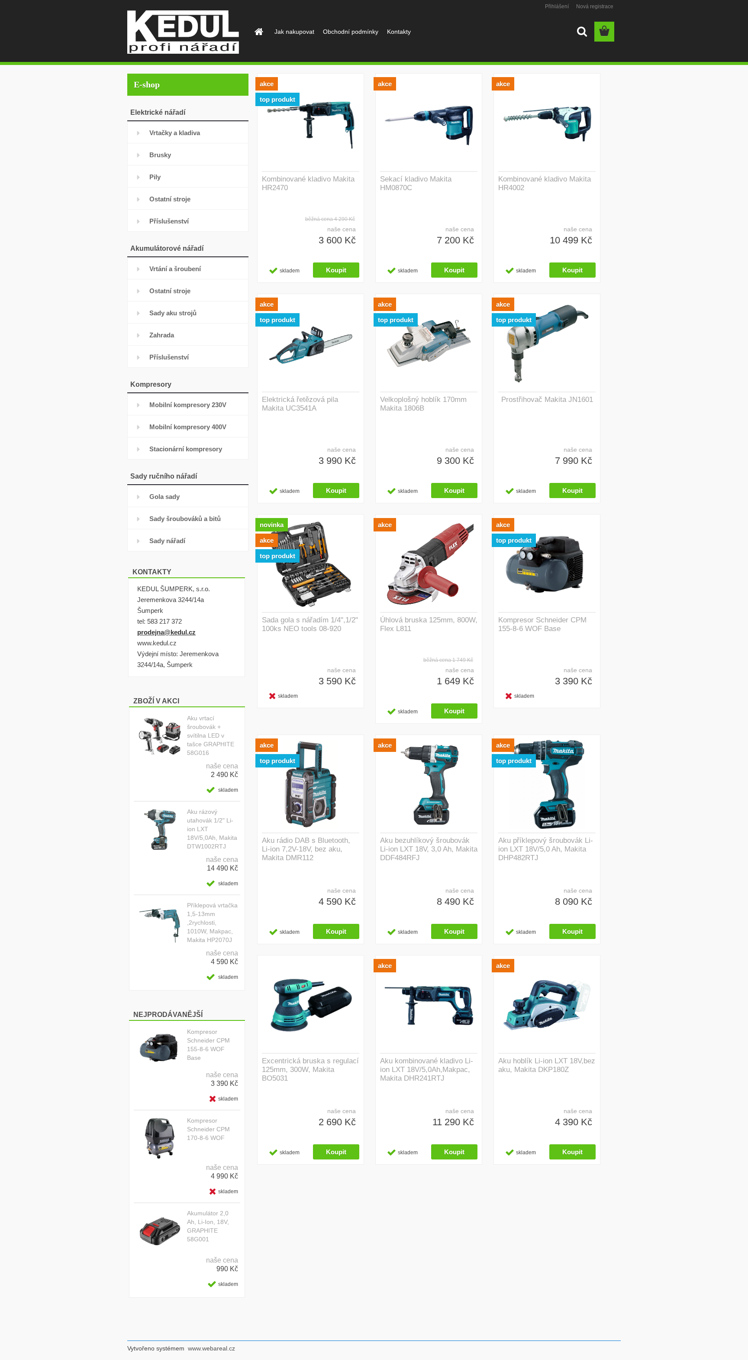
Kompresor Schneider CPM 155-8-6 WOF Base (208, 1044)
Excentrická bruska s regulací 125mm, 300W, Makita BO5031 (310, 1069)
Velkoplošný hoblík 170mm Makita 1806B (423, 403)
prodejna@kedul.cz (166, 632)
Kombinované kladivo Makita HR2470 (308, 183)
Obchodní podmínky (350, 31)
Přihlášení (557, 6)
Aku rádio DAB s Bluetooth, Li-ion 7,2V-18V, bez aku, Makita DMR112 (306, 849)
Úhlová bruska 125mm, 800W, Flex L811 (428, 624)
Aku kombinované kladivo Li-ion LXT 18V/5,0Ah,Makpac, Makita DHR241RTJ (426, 1069)
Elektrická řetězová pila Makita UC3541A (300, 403)
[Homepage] (258, 32)
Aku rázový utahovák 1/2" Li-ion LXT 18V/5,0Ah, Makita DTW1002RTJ (212, 829)
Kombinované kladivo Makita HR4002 (544, 183)
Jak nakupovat (294, 31)
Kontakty (399, 31)
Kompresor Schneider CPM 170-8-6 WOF (208, 1129)
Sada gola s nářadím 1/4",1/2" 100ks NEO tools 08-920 (310, 624)
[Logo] (186, 32)
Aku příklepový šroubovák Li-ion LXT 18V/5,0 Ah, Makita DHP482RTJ (545, 849)
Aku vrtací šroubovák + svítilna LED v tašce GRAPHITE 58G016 (210, 735)
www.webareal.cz (211, 1348)
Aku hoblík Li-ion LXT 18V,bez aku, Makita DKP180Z (546, 1065)
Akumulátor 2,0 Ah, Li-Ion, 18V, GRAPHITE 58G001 (208, 1226)
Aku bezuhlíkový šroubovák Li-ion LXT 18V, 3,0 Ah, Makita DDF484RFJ (428, 849)
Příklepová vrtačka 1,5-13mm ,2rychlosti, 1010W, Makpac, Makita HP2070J (212, 922)
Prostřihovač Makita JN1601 (547, 399)
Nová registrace (594, 6)
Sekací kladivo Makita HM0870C (415, 183)
